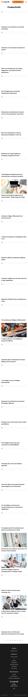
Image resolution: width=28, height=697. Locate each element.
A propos (14, 674)
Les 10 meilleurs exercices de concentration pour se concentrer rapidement (12, 507)
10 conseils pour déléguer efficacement (13, 320)
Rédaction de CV (14, 650)
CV (14, 658)
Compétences (14, 662)
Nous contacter (14, 676)
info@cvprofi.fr (14, 685)
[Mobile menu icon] (26, 2)
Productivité (14, 666)
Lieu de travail (14, 668)
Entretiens (14, 660)
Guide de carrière (14, 656)
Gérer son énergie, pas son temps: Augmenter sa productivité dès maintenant (12, 70)
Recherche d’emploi (14, 664)
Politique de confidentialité (14, 678)
